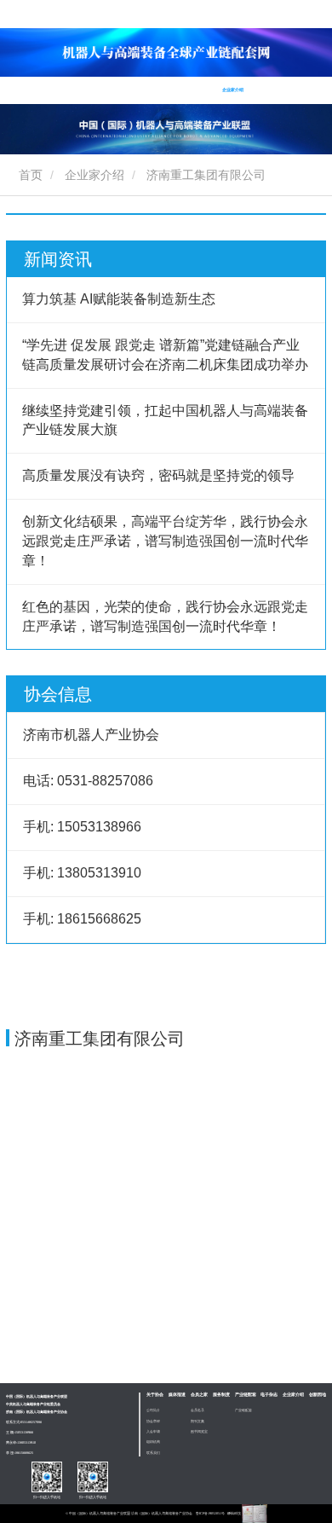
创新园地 (266, 89)
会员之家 (199, 1395)
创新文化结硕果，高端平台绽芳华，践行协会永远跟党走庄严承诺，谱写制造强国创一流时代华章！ (165, 541)
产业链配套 (245, 1395)
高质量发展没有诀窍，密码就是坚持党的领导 (158, 475)
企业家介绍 (94, 175)
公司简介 (153, 1410)
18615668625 (23, 1453)
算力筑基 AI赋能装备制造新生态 (118, 299)
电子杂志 (199, 89)
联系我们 (153, 1453)
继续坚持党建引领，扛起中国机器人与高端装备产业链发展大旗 (165, 420)
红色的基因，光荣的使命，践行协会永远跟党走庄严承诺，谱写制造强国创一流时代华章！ (165, 616)
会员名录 (197, 1410)
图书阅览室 (199, 1431)
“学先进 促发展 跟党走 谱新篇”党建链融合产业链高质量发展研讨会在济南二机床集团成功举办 (165, 355)
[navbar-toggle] (293, 79)
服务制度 (132, 89)
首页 (11, 89)
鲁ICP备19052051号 (210, 1513)
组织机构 (153, 1441)
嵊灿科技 (234, 1513)
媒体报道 (177, 1395)
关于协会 (154, 1395)
